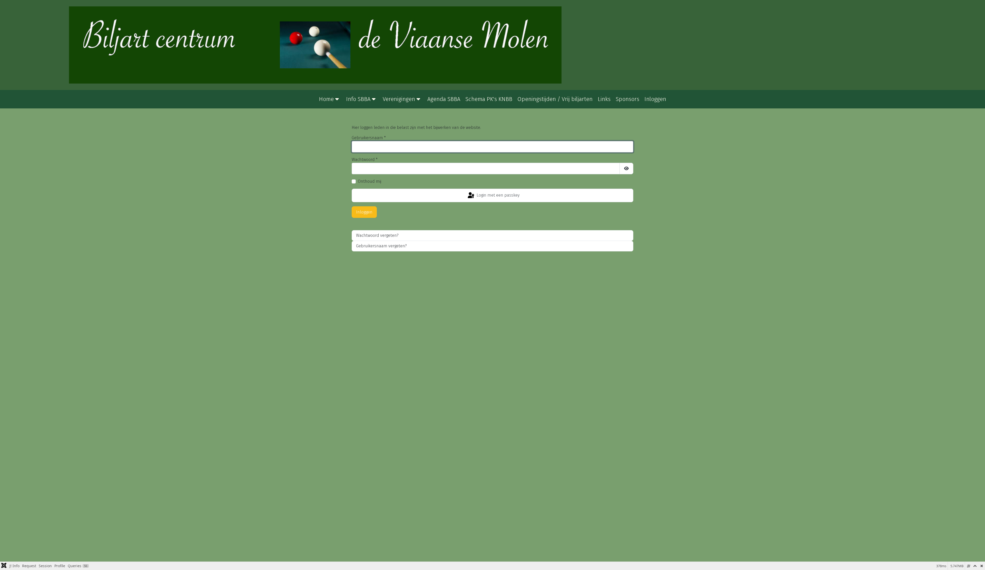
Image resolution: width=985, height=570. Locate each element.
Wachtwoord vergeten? (377, 235)
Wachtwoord (365, 159)
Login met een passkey (497, 195)
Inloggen (364, 212)
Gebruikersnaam (369, 137)
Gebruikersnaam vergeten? (381, 245)
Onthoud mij (369, 181)
